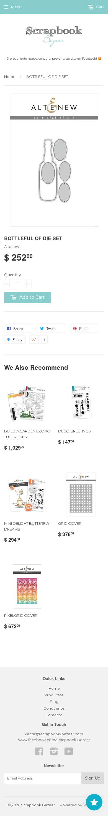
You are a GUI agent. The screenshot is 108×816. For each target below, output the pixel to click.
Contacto (54, 715)
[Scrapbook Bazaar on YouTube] (69, 753)
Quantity (12, 274)
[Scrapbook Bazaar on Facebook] (39, 753)
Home (10, 76)
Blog (54, 701)
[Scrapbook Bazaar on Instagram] (54, 753)
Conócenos (54, 708)
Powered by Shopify (78, 805)
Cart (99, 6)
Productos (54, 695)
